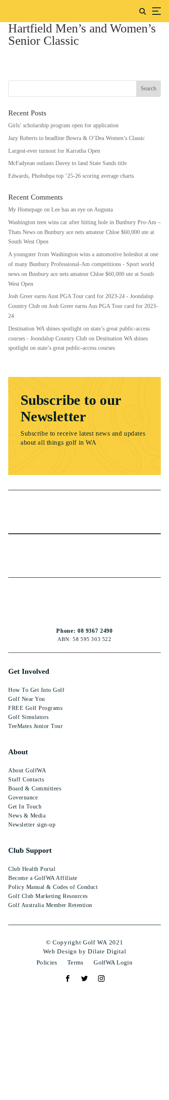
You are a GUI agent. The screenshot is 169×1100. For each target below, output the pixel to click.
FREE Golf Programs (35, 708)
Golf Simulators (28, 717)
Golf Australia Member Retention (50, 905)
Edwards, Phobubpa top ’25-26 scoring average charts (71, 176)
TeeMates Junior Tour (35, 726)
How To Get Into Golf (36, 690)
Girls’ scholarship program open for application (63, 125)
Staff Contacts (26, 779)
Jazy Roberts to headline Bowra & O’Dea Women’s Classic (76, 138)
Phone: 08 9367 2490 (84, 631)
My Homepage (25, 210)
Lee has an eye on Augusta (82, 210)
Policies (47, 962)
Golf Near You (26, 699)
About (18, 752)
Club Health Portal (31, 869)
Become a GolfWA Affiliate (43, 878)
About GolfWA (27, 770)
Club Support (30, 850)
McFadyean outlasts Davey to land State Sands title (67, 163)
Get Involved (28, 671)
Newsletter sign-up (31, 825)
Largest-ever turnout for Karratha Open (54, 151)
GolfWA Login (113, 962)
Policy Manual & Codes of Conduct (53, 887)
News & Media (27, 816)
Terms (75, 962)
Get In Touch (24, 807)
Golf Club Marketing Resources (48, 896)
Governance (23, 798)
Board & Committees (34, 788)
